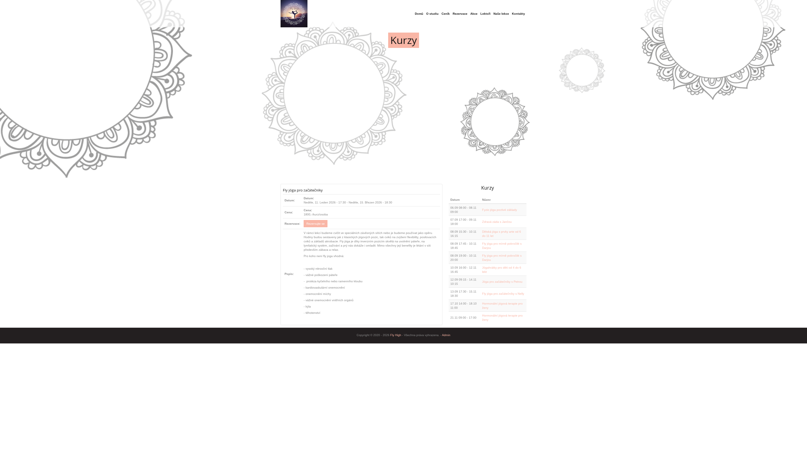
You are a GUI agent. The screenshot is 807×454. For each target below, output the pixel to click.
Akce (473, 13)
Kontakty (518, 13)
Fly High (395, 335)
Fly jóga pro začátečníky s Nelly (503, 293)
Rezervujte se (315, 223)
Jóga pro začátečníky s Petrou (502, 281)
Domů (419, 13)
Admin (446, 335)
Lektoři (485, 13)
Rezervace (460, 13)
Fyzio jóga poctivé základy (499, 209)
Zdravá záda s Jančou (497, 221)
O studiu (432, 13)
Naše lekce (501, 13)
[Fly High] (294, 13)
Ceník (446, 13)
